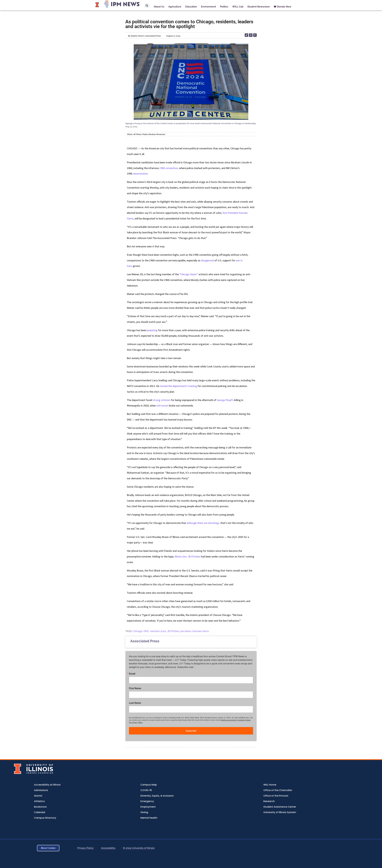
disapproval (207, 260)
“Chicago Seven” (188, 274)
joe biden (185, 631)
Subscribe (191, 730)
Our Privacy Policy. (136, 722)
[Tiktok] (246, 35)
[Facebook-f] (255, 35)
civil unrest (162, 405)
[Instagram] (250, 35)
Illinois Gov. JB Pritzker (187, 556)
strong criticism (161, 400)
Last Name (135, 703)
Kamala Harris (200, 631)
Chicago (137, 631)
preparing (152, 330)
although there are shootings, (203, 523)
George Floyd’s (225, 400)
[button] (147, 5)
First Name (135, 688)
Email (132, 673)
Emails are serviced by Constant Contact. (236, 720)
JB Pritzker (173, 631)
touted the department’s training (178, 386)
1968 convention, (169, 168)
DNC (146, 631)
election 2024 (158, 631)
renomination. (140, 173)
